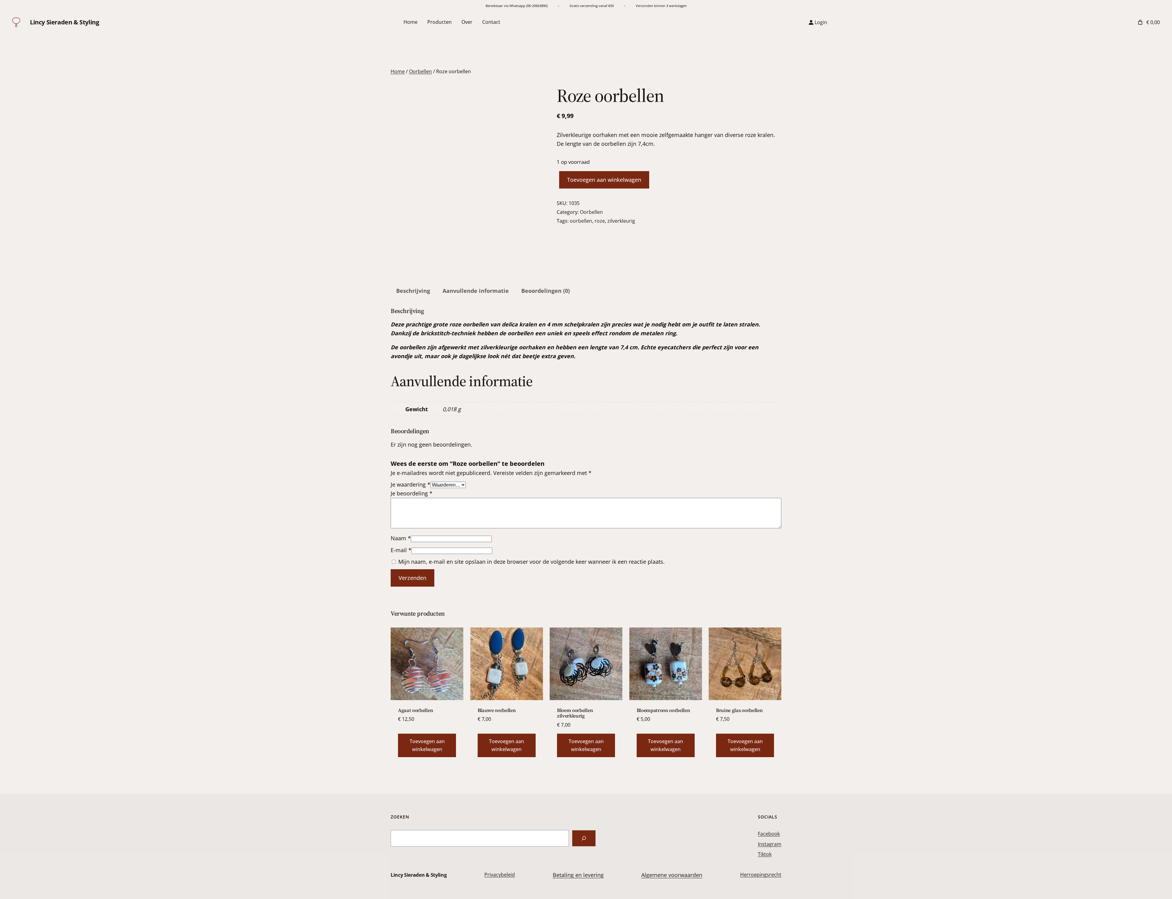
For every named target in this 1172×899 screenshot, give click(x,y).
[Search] (584, 838)
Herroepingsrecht (760, 874)
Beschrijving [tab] (413, 290)
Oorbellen (420, 71)
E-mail (401, 550)
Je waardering (410, 484)
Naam (401, 538)
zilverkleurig (621, 221)
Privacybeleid (499, 874)
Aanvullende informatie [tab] (476, 290)
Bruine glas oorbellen (739, 710)
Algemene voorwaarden (671, 875)
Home (398, 71)
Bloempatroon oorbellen (663, 710)
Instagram (769, 844)
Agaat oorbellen (415, 710)
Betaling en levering (578, 875)
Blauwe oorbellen (497, 710)
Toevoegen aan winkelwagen (604, 179)
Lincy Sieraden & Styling (64, 22)
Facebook (769, 833)
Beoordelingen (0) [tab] (545, 290)
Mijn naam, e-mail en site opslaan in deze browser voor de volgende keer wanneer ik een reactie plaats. (531, 561)
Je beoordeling (411, 493)
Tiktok (765, 854)
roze (600, 221)
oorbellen (581, 221)
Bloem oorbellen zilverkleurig (575, 713)
